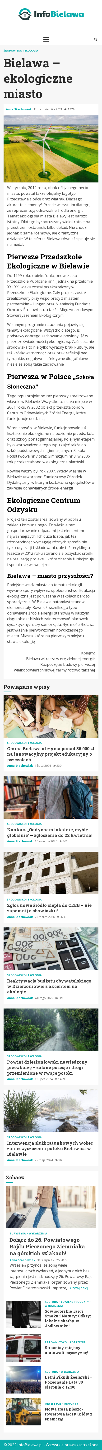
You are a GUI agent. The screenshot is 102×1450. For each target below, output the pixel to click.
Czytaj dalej (79, 1288)
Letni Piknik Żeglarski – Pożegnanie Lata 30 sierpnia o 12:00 (23, 1380)
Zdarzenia (78, 1342)
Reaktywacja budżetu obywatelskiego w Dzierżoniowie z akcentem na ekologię (51, 948)
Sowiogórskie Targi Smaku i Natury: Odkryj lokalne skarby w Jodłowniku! (23, 1314)
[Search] (95, 39)
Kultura (52, 1301)
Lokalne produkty (75, 1301)
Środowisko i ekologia (21, 50)
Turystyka (18, 1233)
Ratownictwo (56, 1342)
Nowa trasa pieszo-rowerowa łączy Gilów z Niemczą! (23, 1411)
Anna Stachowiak (19, 109)
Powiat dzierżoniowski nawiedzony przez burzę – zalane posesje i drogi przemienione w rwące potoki (51, 1030)
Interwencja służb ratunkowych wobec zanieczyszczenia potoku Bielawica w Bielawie (51, 1111)
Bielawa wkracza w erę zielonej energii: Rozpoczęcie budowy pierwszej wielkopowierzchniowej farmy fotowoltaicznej (54, 661)
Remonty (71, 1403)
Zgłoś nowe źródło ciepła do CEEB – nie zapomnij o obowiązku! (51, 873)
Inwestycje (53, 1403)
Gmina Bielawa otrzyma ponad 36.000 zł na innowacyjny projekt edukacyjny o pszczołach (51, 716)
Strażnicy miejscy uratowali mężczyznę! (23, 1348)
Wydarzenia (38, 1233)
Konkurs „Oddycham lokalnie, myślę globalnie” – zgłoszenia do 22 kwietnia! (51, 797)
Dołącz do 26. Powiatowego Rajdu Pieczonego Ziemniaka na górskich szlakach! (51, 1207)
